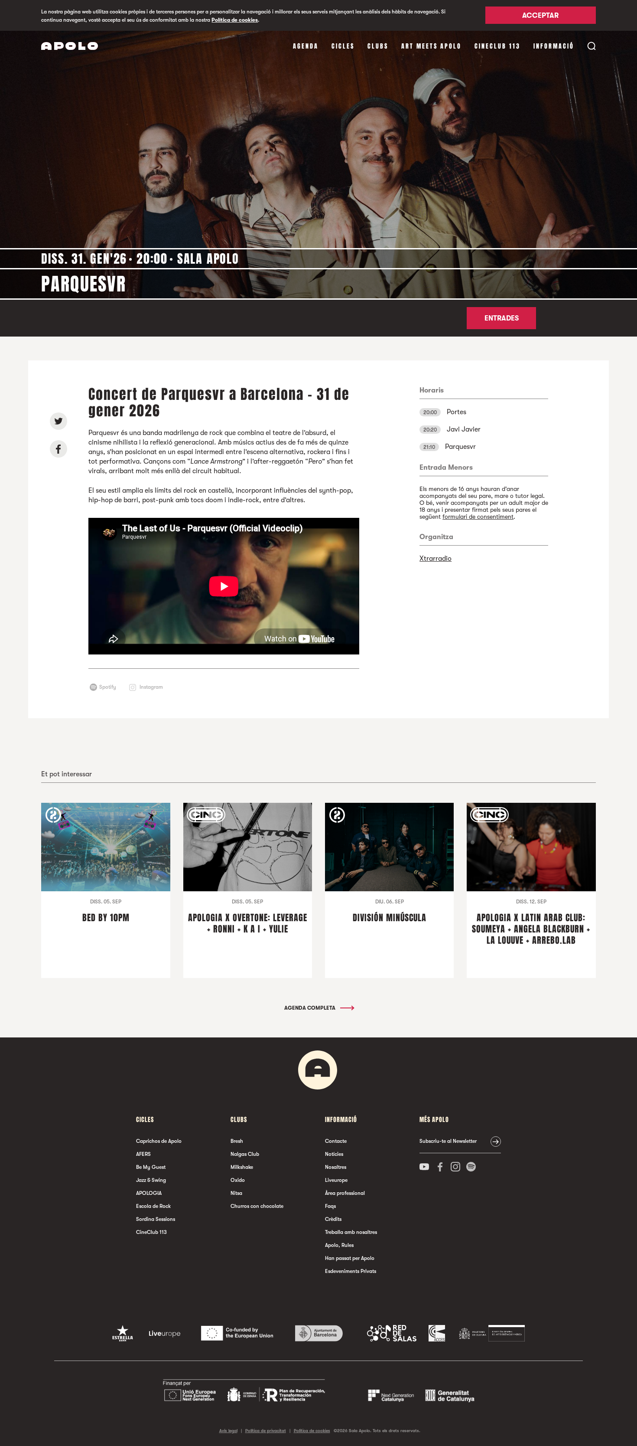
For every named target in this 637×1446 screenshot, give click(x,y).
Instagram (151, 687)
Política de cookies (234, 20)
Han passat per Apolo (349, 1258)
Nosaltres (335, 1167)
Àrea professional (345, 1193)
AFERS (143, 1154)
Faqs (330, 1206)
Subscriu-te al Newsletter (448, 1141)
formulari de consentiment (478, 516)
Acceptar (540, 16)
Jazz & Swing (151, 1180)
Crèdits (333, 1219)
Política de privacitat (265, 1430)
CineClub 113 (497, 46)
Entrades (501, 318)
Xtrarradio (435, 559)
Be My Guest (151, 1167)
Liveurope (336, 1180)
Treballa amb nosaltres (351, 1232)
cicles (343, 46)
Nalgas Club (245, 1154)
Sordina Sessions (155, 1219)
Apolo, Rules (339, 1245)
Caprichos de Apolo (159, 1141)
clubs (377, 46)
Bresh (237, 1141)
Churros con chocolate (257, 1206)
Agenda (305, 46)
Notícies (334, 1154)
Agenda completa (310, 1008)
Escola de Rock (153, 1206)
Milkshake (242, 1167)
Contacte (336, 1141)
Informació (553, 46)
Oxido (238, 1180)
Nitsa (236, 1193)
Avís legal (228, 1430)
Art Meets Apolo (431, 46)
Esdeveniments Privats (350, 1271)
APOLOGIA (149, 1193)
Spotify (107, 687)
